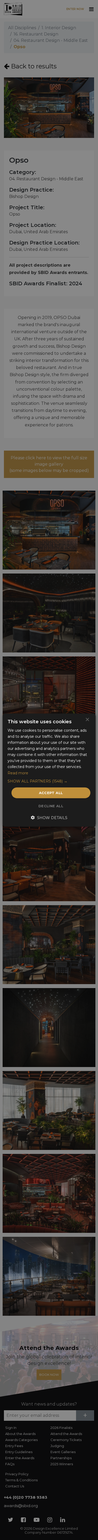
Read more (18, 772)
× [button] (87, 719)
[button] (49, 781)
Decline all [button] (50, 806)
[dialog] (49, 770)
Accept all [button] (51, 792)
